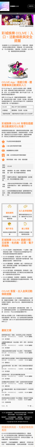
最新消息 (7, 386)
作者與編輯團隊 (12, 417)
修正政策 (27, 419)
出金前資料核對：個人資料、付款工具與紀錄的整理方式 (17, 366)
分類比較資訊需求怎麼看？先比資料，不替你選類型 (17, 351)
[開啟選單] (17, 14)
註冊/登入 (31, 6)
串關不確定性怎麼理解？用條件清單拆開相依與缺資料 (17, 358)
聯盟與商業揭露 (9, 419)
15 (6, 406)
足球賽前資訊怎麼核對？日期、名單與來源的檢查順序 (17, 382)
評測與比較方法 (28, 417)
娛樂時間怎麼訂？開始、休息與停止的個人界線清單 (17, 335)
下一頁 (30, 406)
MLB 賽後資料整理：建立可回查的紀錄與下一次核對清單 (17, 390)
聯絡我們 (4, 417)
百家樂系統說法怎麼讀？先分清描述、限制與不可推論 (17, 398)
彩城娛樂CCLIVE (14, 6)
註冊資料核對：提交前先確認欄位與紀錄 (13, 374)
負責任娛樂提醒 (19, 419)
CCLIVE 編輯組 (28, 336)
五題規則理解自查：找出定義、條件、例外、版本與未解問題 (17, 343)
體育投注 (7, 362)
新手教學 (7, 339)
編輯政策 (20, 417)
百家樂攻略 (8, 402)
